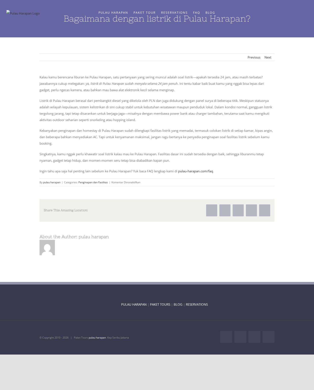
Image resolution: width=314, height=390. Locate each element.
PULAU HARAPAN (134, 304)
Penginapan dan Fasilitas (93, 182)
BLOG (178, 304)
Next (267, 57)
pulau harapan (51, 182)
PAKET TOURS (160, 304)
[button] (221, 12)
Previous (254, 57)
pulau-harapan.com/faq (195, 171)
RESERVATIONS (197, 304)
